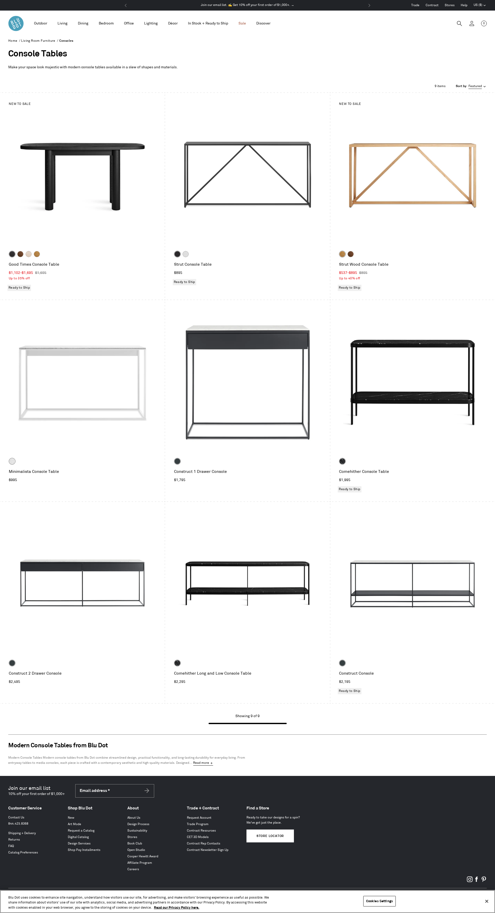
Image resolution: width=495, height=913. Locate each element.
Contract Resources (201, 830)
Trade (415, 5)
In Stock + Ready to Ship (208, 23)
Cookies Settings (379, 900)
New (71, 817)
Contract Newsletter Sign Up (207, 850)
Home (13, 40)
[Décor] (173, 23)
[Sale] (242, 23)
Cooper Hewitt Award (142, 856)
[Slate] (177, 254)
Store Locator (270, 836)
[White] (185, 254)
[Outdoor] (40, 23)
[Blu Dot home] (16, 23)
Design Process (138, 824)
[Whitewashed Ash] (28, 254)
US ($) (480, 6)
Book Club (134, 843)
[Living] (62, 23)
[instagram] (470, 881)
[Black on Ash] (12, 254)
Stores (450, 5)
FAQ (11, 846)
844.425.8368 (18, 823)
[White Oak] (37, 254)
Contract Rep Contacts (203, 843)
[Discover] (263, 23)
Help (464, 5)
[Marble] (12, 461)
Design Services (79, 843)
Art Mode (74, 824)
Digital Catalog (78, 837)
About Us (133, 817)
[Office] (129, 23)
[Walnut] (20, 254)
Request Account (199, 817)
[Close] (486, 901)
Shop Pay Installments (84, 850)
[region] (247, 901)
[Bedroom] (106, 23)
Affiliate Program (139, 862)
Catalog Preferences (23, 852)
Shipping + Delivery (22, 833)
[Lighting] (151, 23)
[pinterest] (484, 881)
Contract (432, 5)
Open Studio (136, 850)
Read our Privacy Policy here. (176, 907)
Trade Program (198, 824)
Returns (14, 839)
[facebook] (477, 881)
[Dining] (83, 23)
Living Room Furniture (38, 40)
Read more (201, 762)
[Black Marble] (342, 461)
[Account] (472, 23)
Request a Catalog (81, 830)
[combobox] (471, 86)
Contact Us (16, 817)
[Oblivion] (177, 461)
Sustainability (137, 830)
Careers (133, 869)
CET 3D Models (198, 837)
